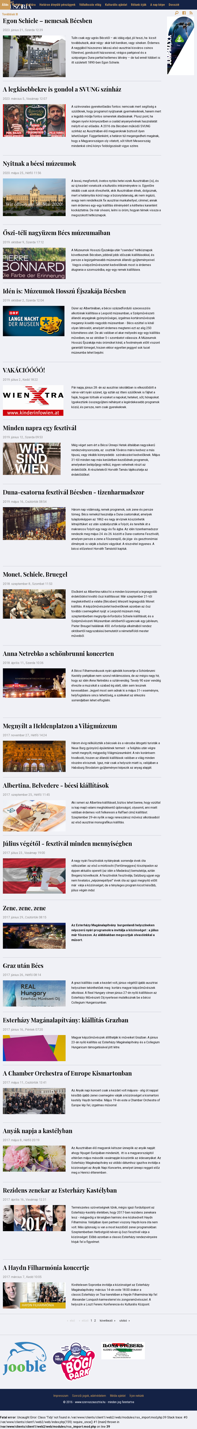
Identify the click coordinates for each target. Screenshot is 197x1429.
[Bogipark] (24, 1358)
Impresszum (60, 1396)
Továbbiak (9, 14)
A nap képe (157, 5)
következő (106, 1320)
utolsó (123, 1320)
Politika (17, 5)
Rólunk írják (138, 5)
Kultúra (31, 5)
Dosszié (174, 5)
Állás (5, 5)
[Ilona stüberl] (123, 1350)
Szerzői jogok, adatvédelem (89, 1396)
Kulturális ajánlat (116, 5)
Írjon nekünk (136, 1396)
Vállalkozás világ (90, 5)
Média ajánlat (118, 1396)
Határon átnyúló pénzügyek (57, 5)
